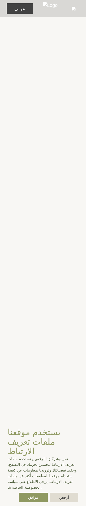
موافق (33, 497)
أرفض (64, 497)
